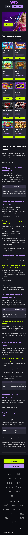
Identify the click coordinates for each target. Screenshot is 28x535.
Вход (8, 6)
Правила (8, 528)
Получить (8, 24)
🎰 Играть (14, 461)
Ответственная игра (17, 528)
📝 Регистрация (14, 466)
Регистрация (17, 6)
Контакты (4, 529)
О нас (3, 528)
